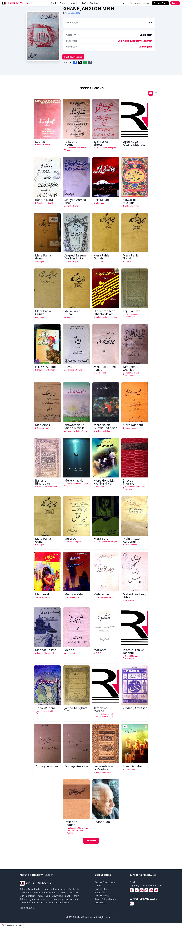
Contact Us (96, 3)
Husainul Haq (73, 12)
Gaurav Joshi (145, 46)
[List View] (156, 93)
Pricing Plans (102, 888)
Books (54, 3)
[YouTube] (141, 890)
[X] (136, 890)
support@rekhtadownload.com (146, 885)
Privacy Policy (102, 895)
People (63, 3)
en (131, 903)
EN (123, 3)
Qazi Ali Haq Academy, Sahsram (134, 40)
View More (91, 840)
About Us (75, 3)
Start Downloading (73, 57)
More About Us (28, 907)
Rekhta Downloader (105, 882)
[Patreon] (156, 890)
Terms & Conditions (105, 898)
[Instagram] (146, 890)
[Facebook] (131, 890)
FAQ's (85, 3)
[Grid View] (150, 93)
